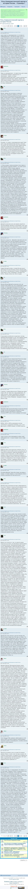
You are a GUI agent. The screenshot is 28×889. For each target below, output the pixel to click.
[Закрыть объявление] (26, 9)
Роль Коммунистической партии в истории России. (12, 21)
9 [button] (21, 26)
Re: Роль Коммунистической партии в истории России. (11, 32)
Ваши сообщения (13, 883)
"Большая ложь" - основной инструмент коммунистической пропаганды (14, 855)
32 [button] (24, 26)
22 (26, 857)
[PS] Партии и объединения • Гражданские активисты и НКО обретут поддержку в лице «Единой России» (15, 849)
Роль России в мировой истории (12, 840)
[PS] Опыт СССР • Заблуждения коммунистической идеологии (11, 852)
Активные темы (8, 881)
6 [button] (16, 26)
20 (23, 857)
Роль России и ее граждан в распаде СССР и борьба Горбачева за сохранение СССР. (15, 844)
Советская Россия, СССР (8, 23)
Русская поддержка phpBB (14, 879)
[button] (8, 26)
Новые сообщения (18, 881)
